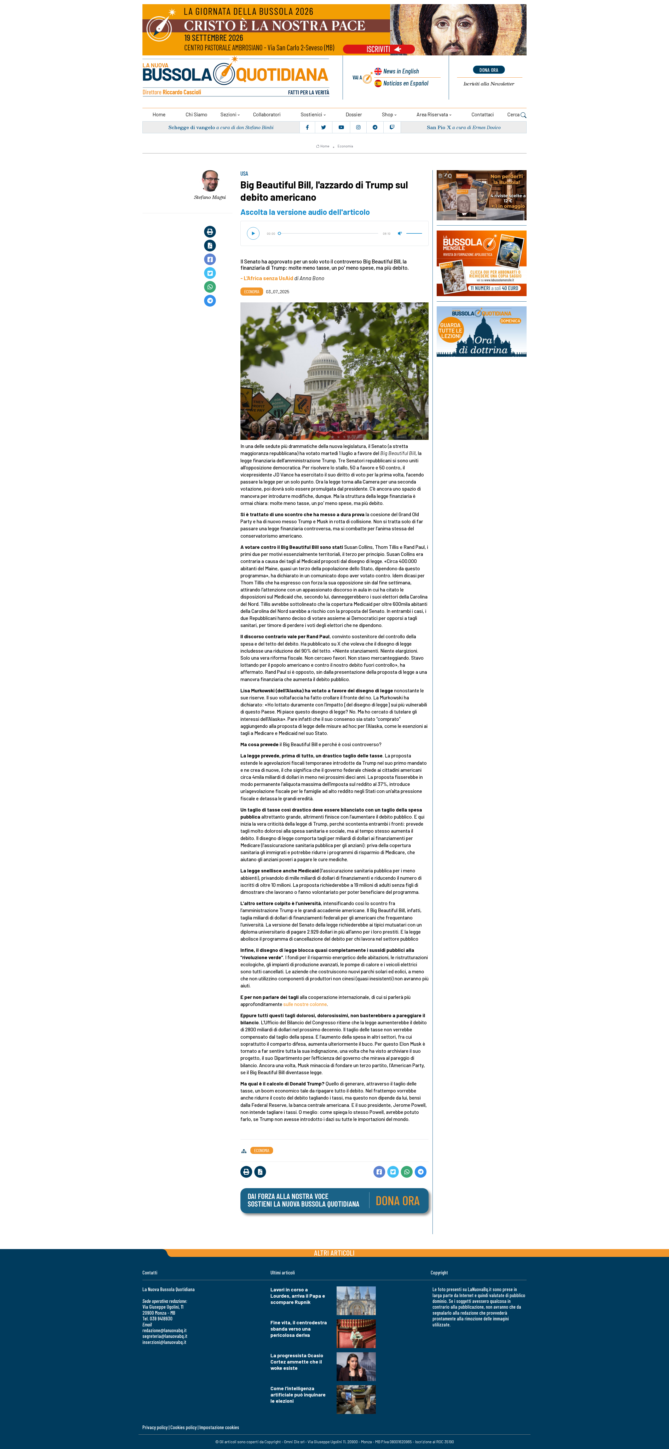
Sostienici (311, 114)
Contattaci (482, 114)
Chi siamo (196, 114)
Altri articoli (334, 1252)
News (401, 71)
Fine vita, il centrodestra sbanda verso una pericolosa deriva (298, 1328)
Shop (387, 114)
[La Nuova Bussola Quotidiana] (236, 77)
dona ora (489, 70)
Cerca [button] (514, 114)
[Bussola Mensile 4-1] (482, 195)
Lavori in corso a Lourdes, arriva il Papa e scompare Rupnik (297, 1295)
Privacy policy (155, 1427)
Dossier (354, 114)
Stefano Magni (210, 197)
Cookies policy (183, 1427)
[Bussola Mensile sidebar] (482, 263)
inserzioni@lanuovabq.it (164, 1342)
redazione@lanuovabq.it (164, 1330)
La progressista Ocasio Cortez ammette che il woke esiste (296, 1361)
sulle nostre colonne (305, 1004)
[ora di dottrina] (482, 331)
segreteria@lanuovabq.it (164, 1336)
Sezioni (229, 114)
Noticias (405, 83)
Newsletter (489, 83)
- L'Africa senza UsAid (266, 278)
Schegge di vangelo (191, 127)
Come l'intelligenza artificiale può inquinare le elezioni (298, 1394)
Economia (345, 146)
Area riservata (432, 114)
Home (159, 114)
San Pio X (439, 127)
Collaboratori (267, 114)
